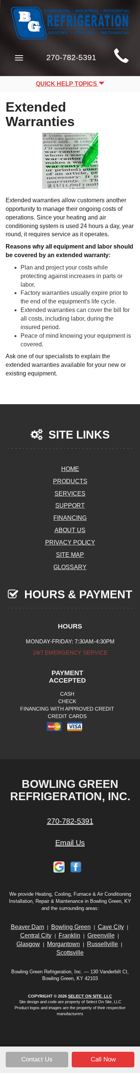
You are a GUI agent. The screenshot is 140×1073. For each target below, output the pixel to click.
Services (70, 493)
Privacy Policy (70, 542)
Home (70, 469)
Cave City (111, 927)
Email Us (70, 843)
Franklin (69, 935)
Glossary (70, 567)
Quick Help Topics (67, 84)
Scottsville (70, 952)
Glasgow (28, 944)
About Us (70, 530)
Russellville (102, 944)
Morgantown (63, 944)
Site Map (70, 555)
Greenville (101, 935)
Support (70, 505)
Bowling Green (71, 927)
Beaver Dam (27, 927)
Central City (36, 935)
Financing (70, 518)
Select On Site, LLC (90, 996)
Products (70, 481)
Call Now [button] (103, 1059)
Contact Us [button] (37, 1059)
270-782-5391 (70, 821)
